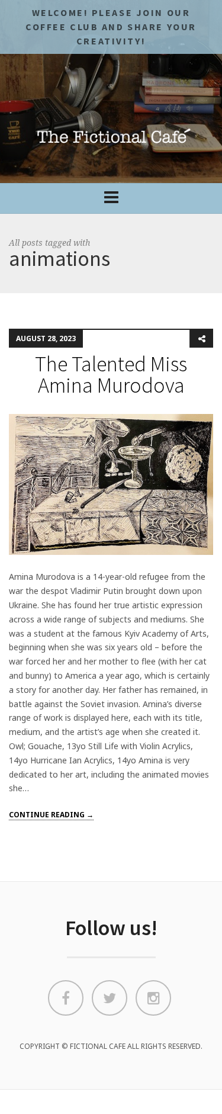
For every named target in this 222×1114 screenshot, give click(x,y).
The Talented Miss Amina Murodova (111, 375)
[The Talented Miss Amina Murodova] (111, 484)
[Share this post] (201, 339)
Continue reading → (51, 815)
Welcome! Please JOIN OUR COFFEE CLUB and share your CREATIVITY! (111, 27)
